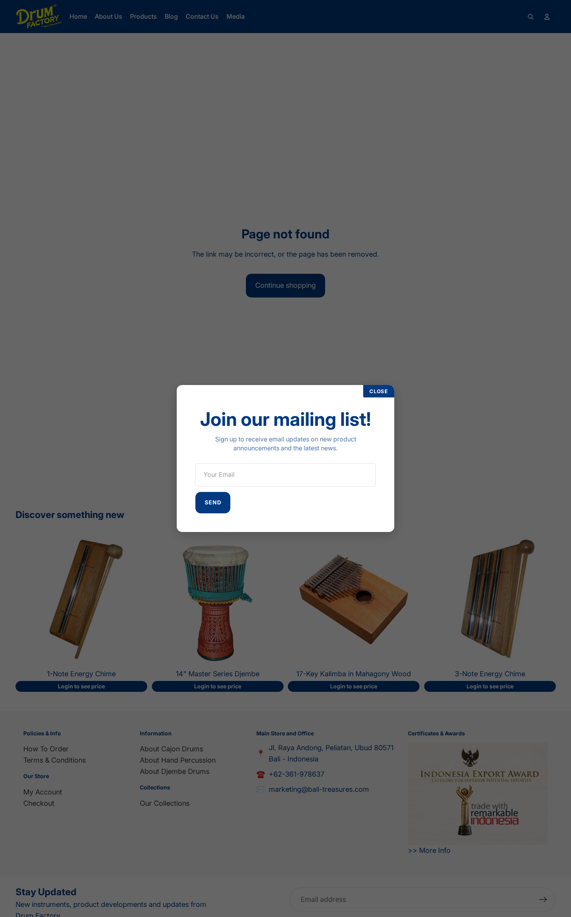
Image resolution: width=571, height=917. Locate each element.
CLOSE (378, 391)
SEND (213, 502)
